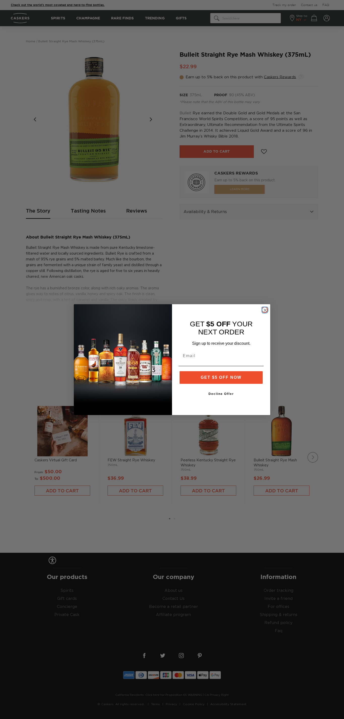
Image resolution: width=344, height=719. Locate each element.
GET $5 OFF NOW (221, 377)
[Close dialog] (265, 310)
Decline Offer (221, 394)
